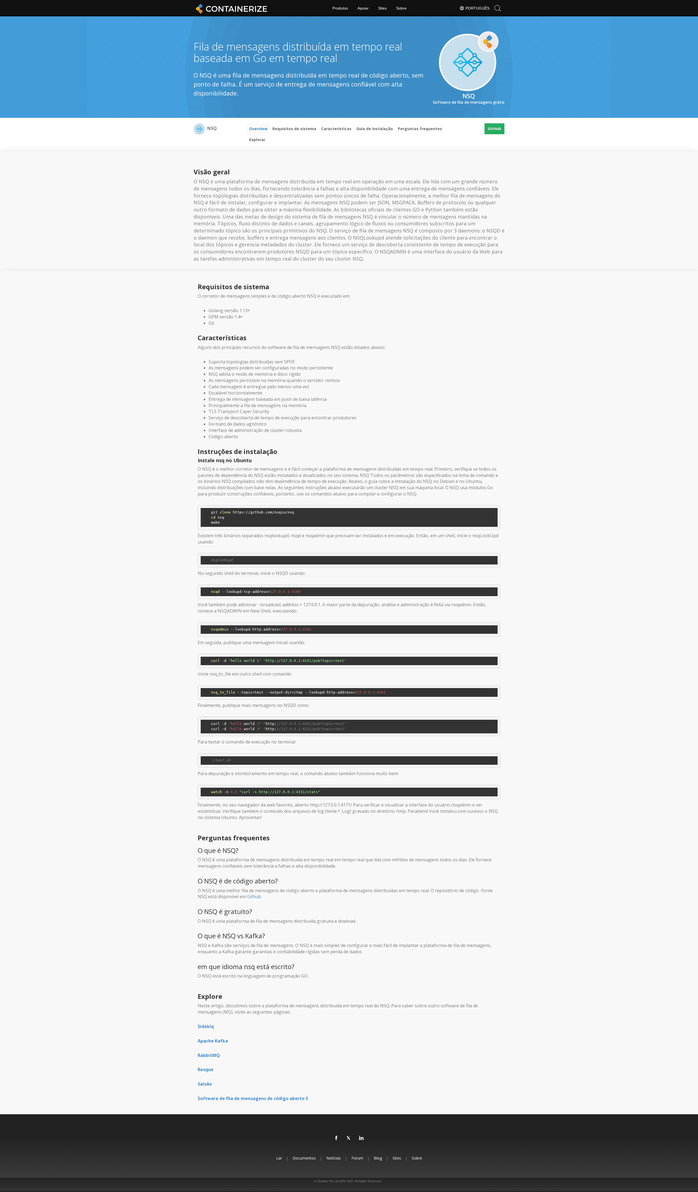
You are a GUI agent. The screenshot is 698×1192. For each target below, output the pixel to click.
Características (336, 128)
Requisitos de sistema (294, 128)
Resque (205, 1069)
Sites (382, 8)
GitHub (494, 128)
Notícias (333, 1158)
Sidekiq (206, 1026)
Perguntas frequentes (420, 128)
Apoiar (363, 8)
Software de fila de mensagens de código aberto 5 (253, 1098)
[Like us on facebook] (336, 1138)
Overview (258, 128)
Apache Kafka (213, 1041)
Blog (378, 1158)
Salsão (205, 1084)
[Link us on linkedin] (361, 1138)
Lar (279, 1158)
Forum (357, 1158)
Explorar (257, 139)
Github (254, 897)
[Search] (497, 8)
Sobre (401, 8)
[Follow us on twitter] (349, 1138)
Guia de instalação (374, 128)
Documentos (304, 1158)
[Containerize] (230, 8)
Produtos (340, 8)
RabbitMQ (209, 1055)
